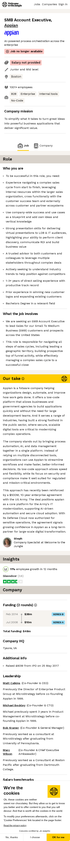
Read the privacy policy (15, 825)
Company (46, 145)
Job (26, 145)
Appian (11, 25)
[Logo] (12, 4)
